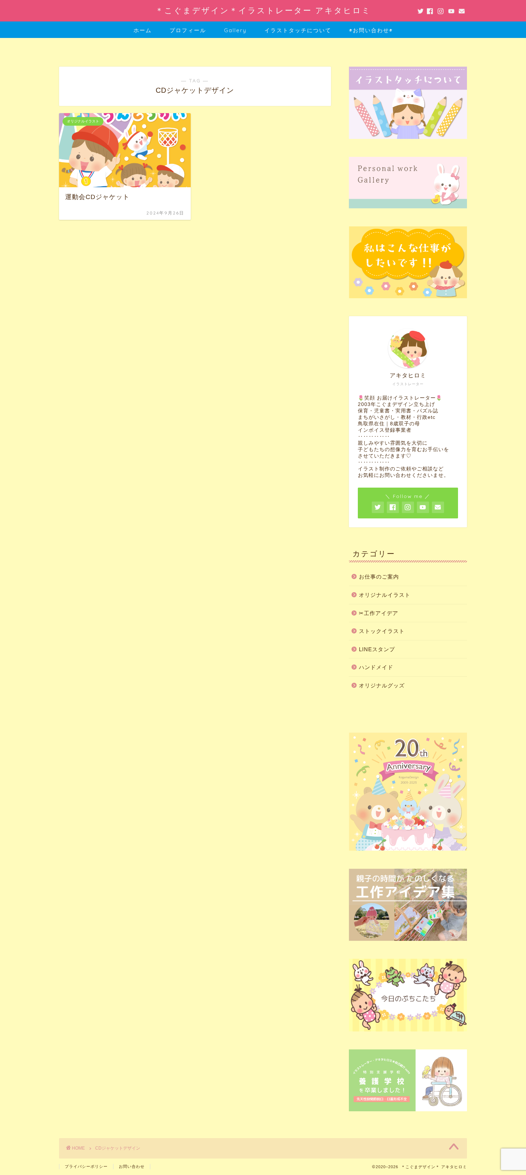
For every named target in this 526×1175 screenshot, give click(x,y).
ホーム (142, 30)
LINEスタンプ (377, 649)
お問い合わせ (132, 1166)
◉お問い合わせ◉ (371, 30)
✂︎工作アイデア (378, 613)
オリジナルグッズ (382, 685)
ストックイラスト (382, 631)
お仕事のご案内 (379, 577)
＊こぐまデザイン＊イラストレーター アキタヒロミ (263, 10)
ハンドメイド (376, 667)
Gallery (235, 30)
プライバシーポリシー (86, 1166)
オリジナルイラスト (384, 595)
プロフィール (188, 30)
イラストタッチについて (297, 30)
